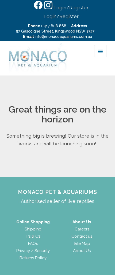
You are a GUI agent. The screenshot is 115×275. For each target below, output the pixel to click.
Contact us (81, 236)
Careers (82, 229)
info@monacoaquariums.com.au (63, 36)
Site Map (82, 243)
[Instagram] (48, 7)
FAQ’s (33, 243)
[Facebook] (38, 7)
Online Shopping (33, 222)
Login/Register (71, 7)
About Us (82, 250)
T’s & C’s (33, 236)
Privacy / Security (33, 250)
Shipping (33, 229)
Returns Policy (33, 258)
